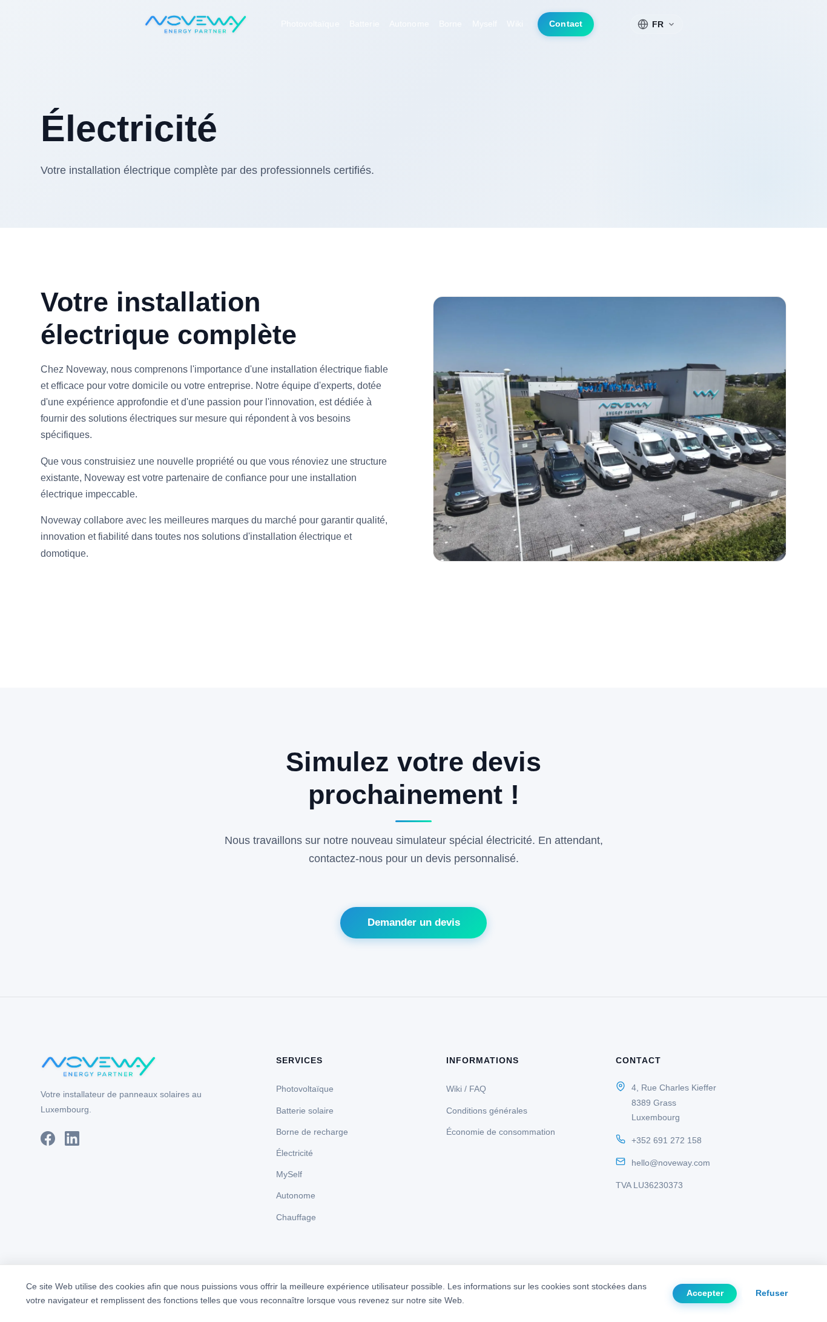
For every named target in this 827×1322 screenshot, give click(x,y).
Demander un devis (413, 922)
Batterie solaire (305, 1110)
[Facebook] (48, 1141)
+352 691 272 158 (666, 1140)
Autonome (409, 23)
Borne (451, 23)
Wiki (515, 23)
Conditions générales (486, 1110)
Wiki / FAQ (466, 1089)
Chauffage (296, 1217)
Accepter (705, 1293)
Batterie (364, 23)
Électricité (294, 1153)
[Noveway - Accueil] (195, 24)
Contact (565, 23)
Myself (485, 23)
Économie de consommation (500, 1132)
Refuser (772, 1293)
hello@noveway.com (670, 1163)
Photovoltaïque (310, 23)
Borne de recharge (312, 1132)
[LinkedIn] (72, 1141)
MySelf (289, 1174)
